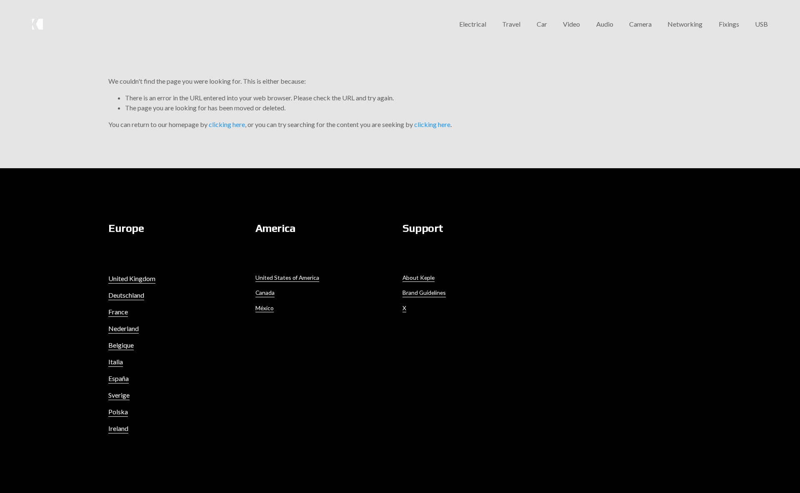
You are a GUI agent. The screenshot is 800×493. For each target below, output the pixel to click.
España (118, 378)
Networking (685, 24)
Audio (604, 24)
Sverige (119, 395)
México (264, 307)
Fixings (729, 24)
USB (761, 24)
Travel (511, 24)
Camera (640, 24)
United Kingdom (131, 278)
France (118, 312)
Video (571, 24)
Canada (265, 292)
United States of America (287, 277)
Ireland (118, 428)
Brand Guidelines (424, 292)
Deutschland (126, 295)
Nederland (123, 328)
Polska (118, 412)
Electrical (472, 24)
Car (542, 24)
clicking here (227, 124)
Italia (115, 362)
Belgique (121, 345)
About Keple (418, 277)
